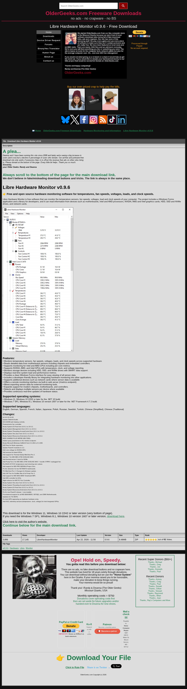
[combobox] (88, 6)
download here (115, 516)
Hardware (14, 548)
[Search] (123, 6)
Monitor (29, 548)
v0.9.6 (5, 548)
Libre (22, 548)
